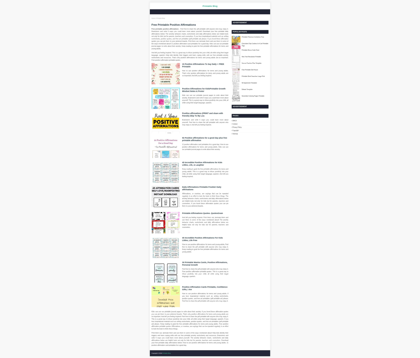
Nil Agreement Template (249, 83)
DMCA (235, 120)
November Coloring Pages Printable (253, 96)
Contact (235, 124)
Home (153, 18)
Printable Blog (210, 6)
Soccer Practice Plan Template (251, 63)
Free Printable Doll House (250, 70)
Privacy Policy (237, 127)
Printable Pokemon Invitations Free (253, 37)
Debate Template (247, 89)
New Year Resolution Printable (251, 56)
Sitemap (235, 134)
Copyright (236, 130)
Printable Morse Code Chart (250, 50)
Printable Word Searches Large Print (253, 76)
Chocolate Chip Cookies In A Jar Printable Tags (255, 45)
